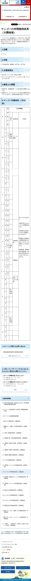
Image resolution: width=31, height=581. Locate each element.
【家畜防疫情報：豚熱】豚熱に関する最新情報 (16, 10)
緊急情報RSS (23, 16)
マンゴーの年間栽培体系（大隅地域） (14, 471)
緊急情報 (28, 3)
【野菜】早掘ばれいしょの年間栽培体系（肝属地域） (16, 477)
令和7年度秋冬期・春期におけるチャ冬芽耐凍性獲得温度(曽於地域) (16, 403)
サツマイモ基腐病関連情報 (11, 416)
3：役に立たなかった (10, 379)
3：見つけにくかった (10, 385)
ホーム (2, 531)
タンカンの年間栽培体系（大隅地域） (14, 495)
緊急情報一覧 (10, 16)
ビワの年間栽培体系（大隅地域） (13, 460)
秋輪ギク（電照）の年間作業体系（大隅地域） (15, 427)
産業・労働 (25, 531)
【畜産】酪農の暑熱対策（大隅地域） (14, 455)
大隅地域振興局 (18, 531)
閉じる (27, 7)
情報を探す (23, 3)
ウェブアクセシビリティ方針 (9, 544)
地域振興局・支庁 (9, 531)
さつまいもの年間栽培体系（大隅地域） (15, 500)
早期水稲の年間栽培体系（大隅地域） (14, 505)
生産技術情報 (7, 398)
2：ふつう (17, 377)
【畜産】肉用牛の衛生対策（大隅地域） (15, 449)
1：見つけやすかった (10, 384)
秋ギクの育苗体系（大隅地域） (12, 421)
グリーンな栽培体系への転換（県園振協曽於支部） (16, 410)
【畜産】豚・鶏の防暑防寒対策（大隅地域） (16, 438)
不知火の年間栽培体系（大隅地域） (13, 490)
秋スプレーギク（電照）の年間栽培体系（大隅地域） (16, 511)
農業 (2, 533)
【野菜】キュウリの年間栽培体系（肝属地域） (15, 465)
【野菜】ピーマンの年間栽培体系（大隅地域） (15, 484)
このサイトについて (7, 541)
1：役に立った (8, 377)
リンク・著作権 (6, 549)
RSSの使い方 (5, 552)
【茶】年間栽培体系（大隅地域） (13, 433)
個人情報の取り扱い (7, 547)
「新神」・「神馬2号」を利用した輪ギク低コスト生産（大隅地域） (16, 524)
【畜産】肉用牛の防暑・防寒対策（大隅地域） (15, 443)
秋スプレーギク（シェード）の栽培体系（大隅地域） (16, 517)
